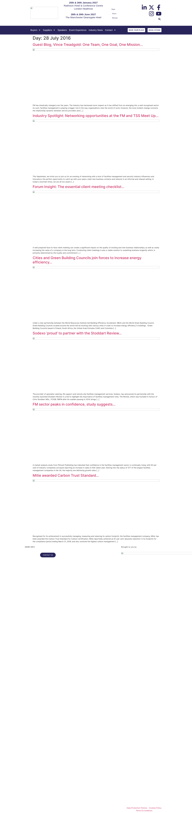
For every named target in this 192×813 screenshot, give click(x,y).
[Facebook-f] (158, 7)
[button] (159, 19)
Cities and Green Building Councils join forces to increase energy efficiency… (87, 260)
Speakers (62, 30)
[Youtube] (158, 13)
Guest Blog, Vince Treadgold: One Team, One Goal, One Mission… (88, 44)
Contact (109, 30)
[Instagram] (151, 13)
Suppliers (47, 30)
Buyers (33, 30)
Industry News (96, 30)
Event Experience (77, 30)
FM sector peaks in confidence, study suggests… (74, 404)
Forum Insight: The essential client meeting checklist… (78, 187)
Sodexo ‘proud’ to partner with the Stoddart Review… (77, 333)
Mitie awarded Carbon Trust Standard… (66, 475)
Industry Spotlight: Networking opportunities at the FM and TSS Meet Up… (96, 116)
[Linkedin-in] (144, 7)
